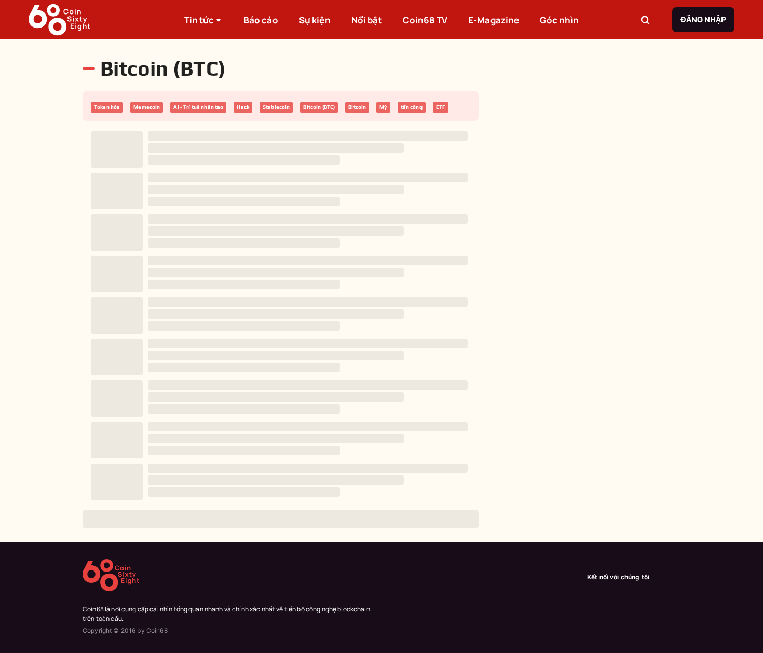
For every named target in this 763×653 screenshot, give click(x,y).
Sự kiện (315, 20)
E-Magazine (493, 20)
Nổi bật (366, 20)
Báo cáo (260, 20)
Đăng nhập (703, 19)
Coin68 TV (425, 20)
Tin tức (199, 20)
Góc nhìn (559, 20)
